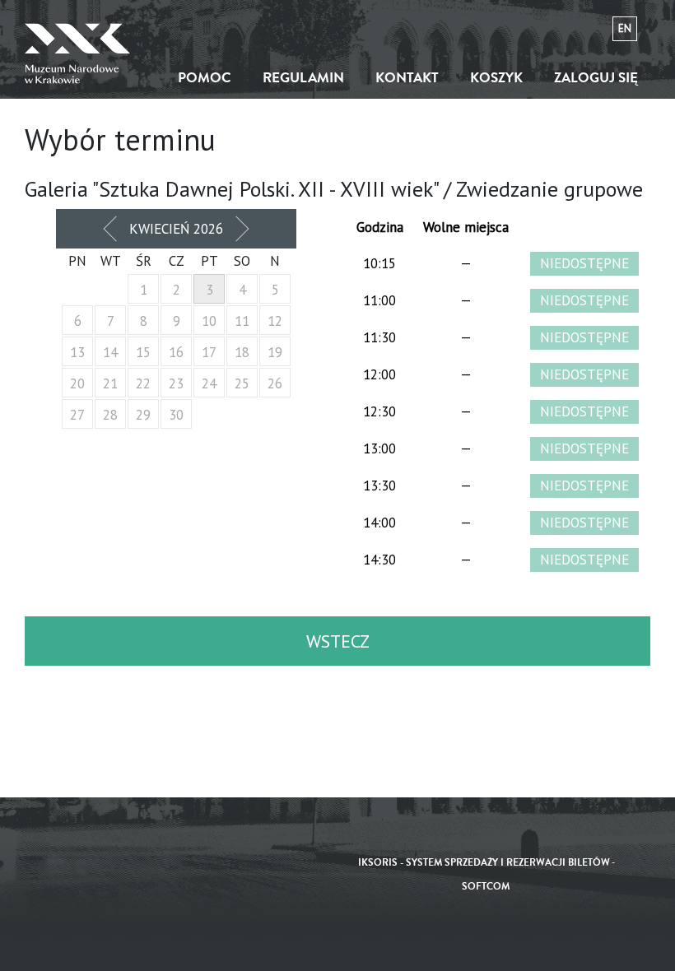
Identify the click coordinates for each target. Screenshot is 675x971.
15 (143, 352)
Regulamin (303, 77)
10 (209, 321)
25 (242, 383)
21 (110, 383)
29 (143, 415)
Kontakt (407, 77)
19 (275, 352)
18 (242, 352)
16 (176, 352)
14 (110, 352)
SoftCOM (486, 887)
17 (209, 352)
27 (77, 415)
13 (77, 352)
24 (209, 383)
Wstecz (338, 641)
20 (77, 383)
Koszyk (496, 77)
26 (275, 383)
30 (176, 415)
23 (176, 383)
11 (242, 321)
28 (110, 415)
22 (143, 383)
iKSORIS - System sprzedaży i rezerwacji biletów (484, 863)
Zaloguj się (596, 77)
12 (275, 321)
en (624, 28)
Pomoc (204, 77)
